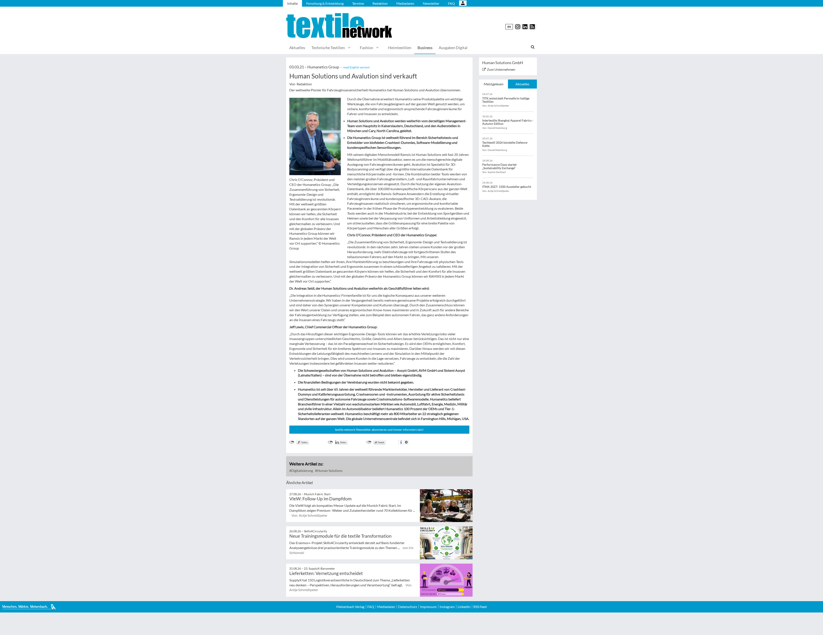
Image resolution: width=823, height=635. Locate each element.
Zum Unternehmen (501, 69)
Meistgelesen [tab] (493, 84)
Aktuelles (297, 47)
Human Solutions (329, 470)
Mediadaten (405, 3)
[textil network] (339, 25)
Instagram (447, 606)
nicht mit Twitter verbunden (368, 442)
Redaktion (380, 3)
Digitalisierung (302, 470)
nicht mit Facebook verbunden (291, 442)
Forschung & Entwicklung (325, 3)
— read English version (355, 67)
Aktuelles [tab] (522, 84)
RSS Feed (480, 606)
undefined (330, 442)
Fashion (366, 47)
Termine (358, 3)
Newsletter (431, 3)
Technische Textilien (328, 47)
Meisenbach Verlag (350, 606)
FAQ (451, 3)
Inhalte (292, 3)
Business (425, 47)
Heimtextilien (399, 47)
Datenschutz (407, 606)
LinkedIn (464, 606)
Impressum (428, 606)
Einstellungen (406, 442)
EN (509, 26)
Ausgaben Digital (453, 47)
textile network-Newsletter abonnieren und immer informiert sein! (379, 429)
